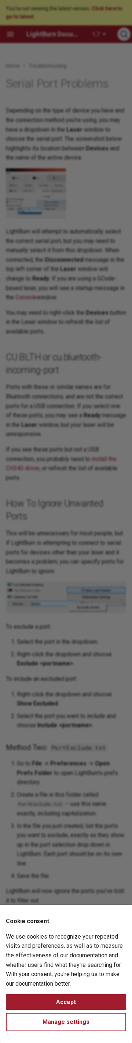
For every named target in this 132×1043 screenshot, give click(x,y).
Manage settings (66, 1021)
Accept (66, 1002)
